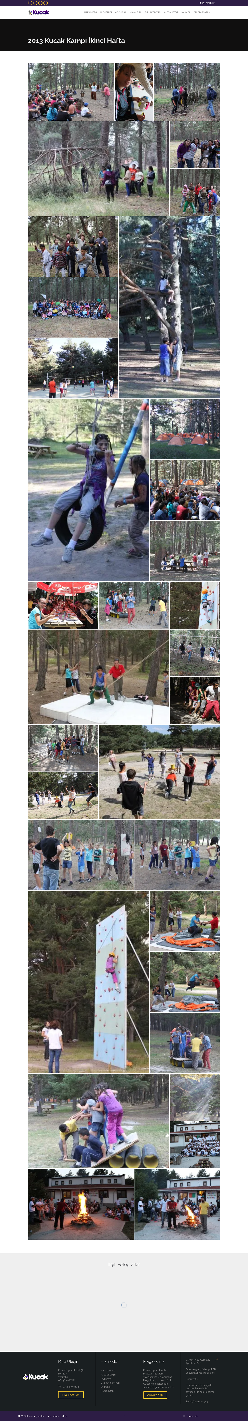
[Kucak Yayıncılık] (38, 12)
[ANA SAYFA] (79, 12)
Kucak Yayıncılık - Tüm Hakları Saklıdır (46, 1416)
